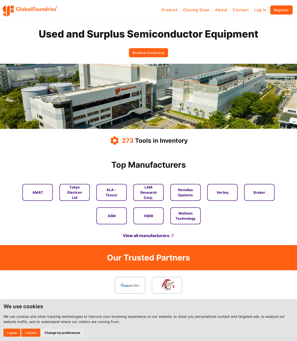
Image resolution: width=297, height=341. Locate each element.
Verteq (222, 192)
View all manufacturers (146, 235)
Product (170, 10)
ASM (112, 216)
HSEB (148, 216)
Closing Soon (196, 10)
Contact (241, 10)
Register (281, 10)
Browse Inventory (149, 53)
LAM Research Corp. (148, 192)
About (221, 10)
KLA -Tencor (111, 192)
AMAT (37, 192)
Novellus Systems (185, 192)
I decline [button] (31, 332)
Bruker (259, 192)
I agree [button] (12, 332)
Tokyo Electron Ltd (74, 192)
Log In (260, 10)
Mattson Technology (185, 216)
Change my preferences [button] (62, 332)
